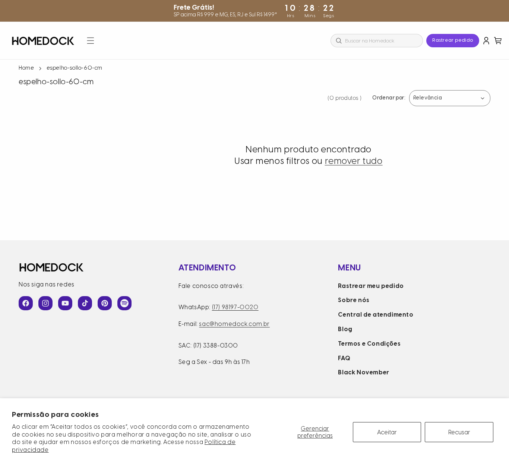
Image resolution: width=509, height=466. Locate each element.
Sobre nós (353, 300)
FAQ (344, 358)
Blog (345, 329)
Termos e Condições (369, 343)
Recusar (459, 432)
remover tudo (354, 160)
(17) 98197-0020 (235, 307)
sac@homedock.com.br (234, 323)
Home (26, 68)
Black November (363, 372)
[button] (90, 40)
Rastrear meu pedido (371, 285)
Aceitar (387, 432)
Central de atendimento (375, 314)
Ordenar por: (388, 98)
